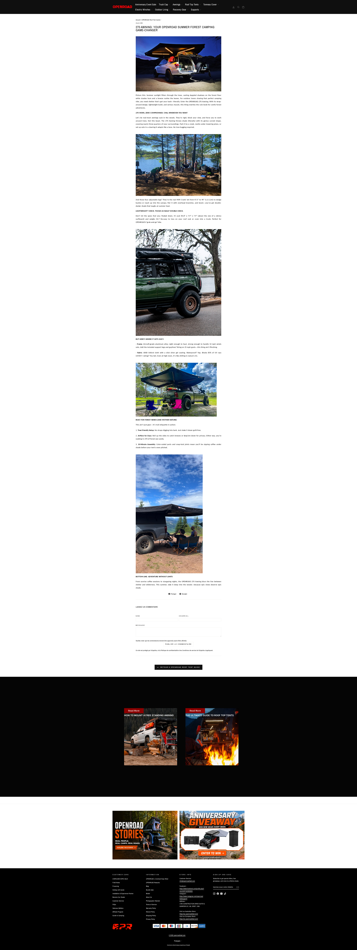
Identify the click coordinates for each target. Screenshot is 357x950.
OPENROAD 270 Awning (198, 102)
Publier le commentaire (178, 644)
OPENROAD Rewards (153, 882)
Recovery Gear (180, 9)
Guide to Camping (118, 915)
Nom (138, 616)
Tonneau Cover (210, 4)
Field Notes (116, 882)
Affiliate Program (117, 912)
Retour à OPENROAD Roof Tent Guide (180, 667)
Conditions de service (189, 650)
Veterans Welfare (117, 908)
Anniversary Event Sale (145, 4)
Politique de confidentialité (169, 650)
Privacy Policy (150, 919)
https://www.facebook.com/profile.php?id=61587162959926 (192, 889)
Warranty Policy (151, 908)
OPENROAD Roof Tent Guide (151, 20)
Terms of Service (151, 904)
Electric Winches (143, 9)
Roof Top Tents (192, 4)
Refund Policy (150, 912)
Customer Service (118, 901)
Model (148, 893)
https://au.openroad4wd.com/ (189, 914)
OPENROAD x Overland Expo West (157, 879)
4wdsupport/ (183, 899)
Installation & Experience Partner (123, 893)
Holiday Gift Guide (118, 890)
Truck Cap (164, 4)
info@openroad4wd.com (187, 881)
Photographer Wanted (153, 901)
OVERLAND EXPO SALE (120, 879)
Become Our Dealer (118, 897)
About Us (149, 897)
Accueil (138, 20)
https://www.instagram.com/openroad (191, 896)
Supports (195, 9)
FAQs (114, 904)
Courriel (184, 616)
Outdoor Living (162, 9)
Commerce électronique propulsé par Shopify (178, 945)
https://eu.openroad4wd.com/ (189, 919)
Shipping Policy (151, 915)
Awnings (177, 4)
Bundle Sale (150, 890)
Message (140, 625)
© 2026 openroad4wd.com (177, 935)
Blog (147, 886)
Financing (115, 886)
